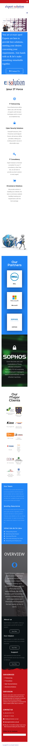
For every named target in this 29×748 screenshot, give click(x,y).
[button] (14, 71)
